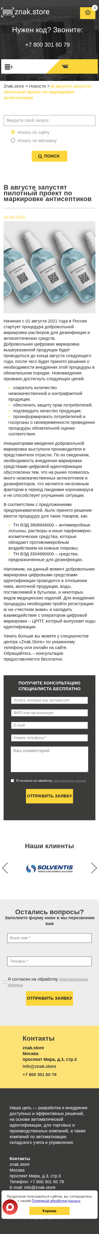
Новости (37, 86)
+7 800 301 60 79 (47, 44)
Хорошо (49, 1211)
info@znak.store (39, 1066)
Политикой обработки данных (56, 1201)
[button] (91, 867)
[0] (88, 13)
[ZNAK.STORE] (25, 13)
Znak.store (14, 86)
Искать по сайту (34, 132)
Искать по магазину (37, 140)
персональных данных (69, 780)
